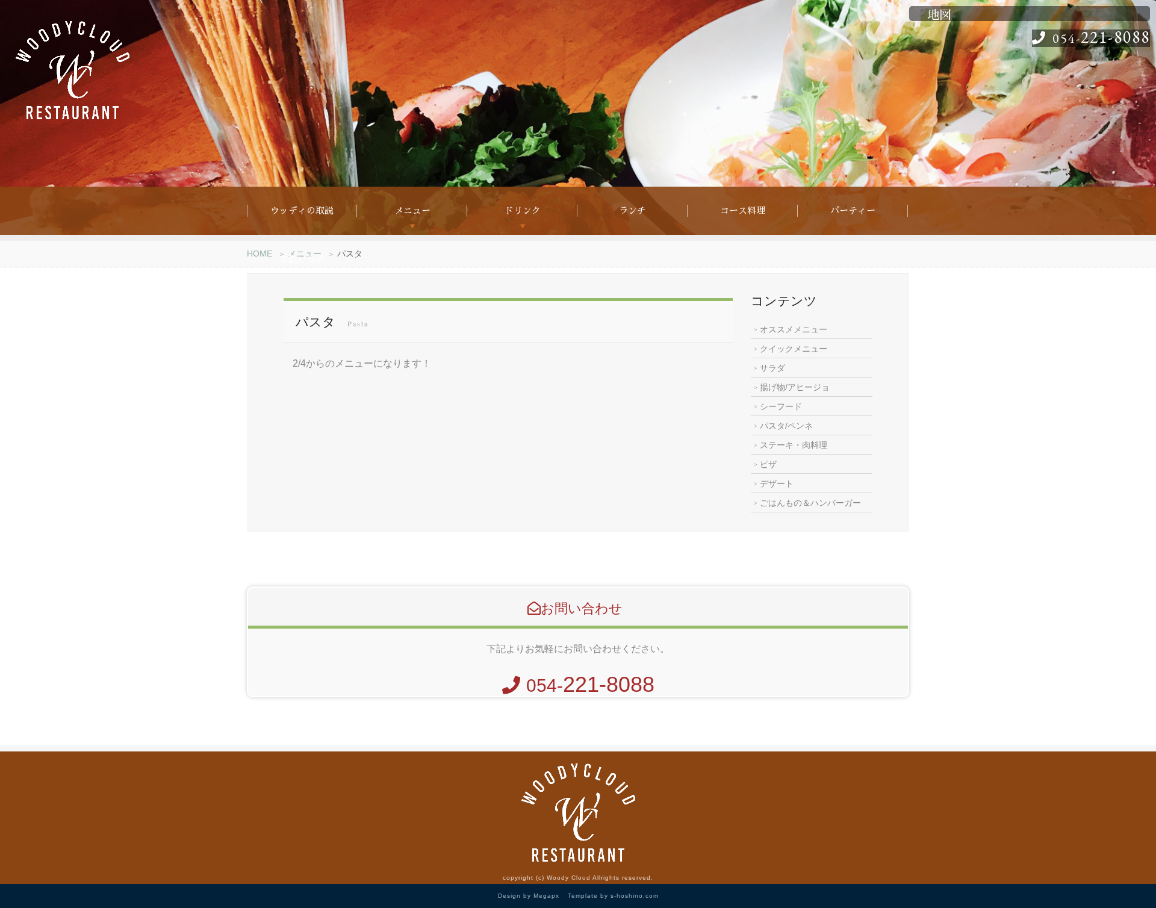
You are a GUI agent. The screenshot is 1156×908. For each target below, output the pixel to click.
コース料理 (742, 210)
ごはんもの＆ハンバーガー (810, 503)
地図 (939, 15)
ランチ (632, 210)
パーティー (852, 210)
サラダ (772, 368)
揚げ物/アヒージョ (795, 387)
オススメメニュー (793, 329)
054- (1101, 38)
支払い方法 (302, 258)
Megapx (546, 895)
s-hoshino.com (635, 895)
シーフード (781, 406)
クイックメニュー (793, 348)
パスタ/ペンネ (786, 426)
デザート (777, 483)
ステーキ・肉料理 (793, 445)
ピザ (768, 464)
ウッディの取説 (302, 210)
